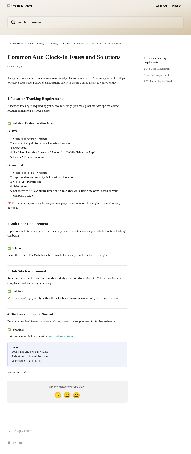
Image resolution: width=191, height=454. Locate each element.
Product (176, 6)
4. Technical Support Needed (159, 81)
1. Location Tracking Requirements (155, 60)
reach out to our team (60, 336)
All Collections (15, 43)
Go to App (162, 6)
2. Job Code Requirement (157, 68)
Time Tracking (36, 43)
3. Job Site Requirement (156, 75)
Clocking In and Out (59, 43)
